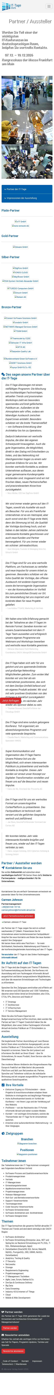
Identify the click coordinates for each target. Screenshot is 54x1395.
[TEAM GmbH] (20, 331)
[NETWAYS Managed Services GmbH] (20, 327)
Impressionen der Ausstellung (22, 198)
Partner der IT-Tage (16, 189)
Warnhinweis (21, 1364)
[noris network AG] (20, 226)
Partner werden (10, 1328)
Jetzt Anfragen (10, 700)
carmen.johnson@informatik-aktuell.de (18, 910)
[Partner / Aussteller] (12, 6)
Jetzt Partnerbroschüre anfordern (18, 916)
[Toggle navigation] (48, 6)
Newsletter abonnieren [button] (13, 1351)
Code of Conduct (10, 1361)
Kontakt (25, 1361)
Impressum (37, 1361)
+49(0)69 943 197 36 (11, 907)
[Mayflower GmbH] (20, 277)
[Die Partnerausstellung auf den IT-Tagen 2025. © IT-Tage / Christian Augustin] (27, 93)
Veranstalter (8, 954)
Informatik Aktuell (9, 957)
